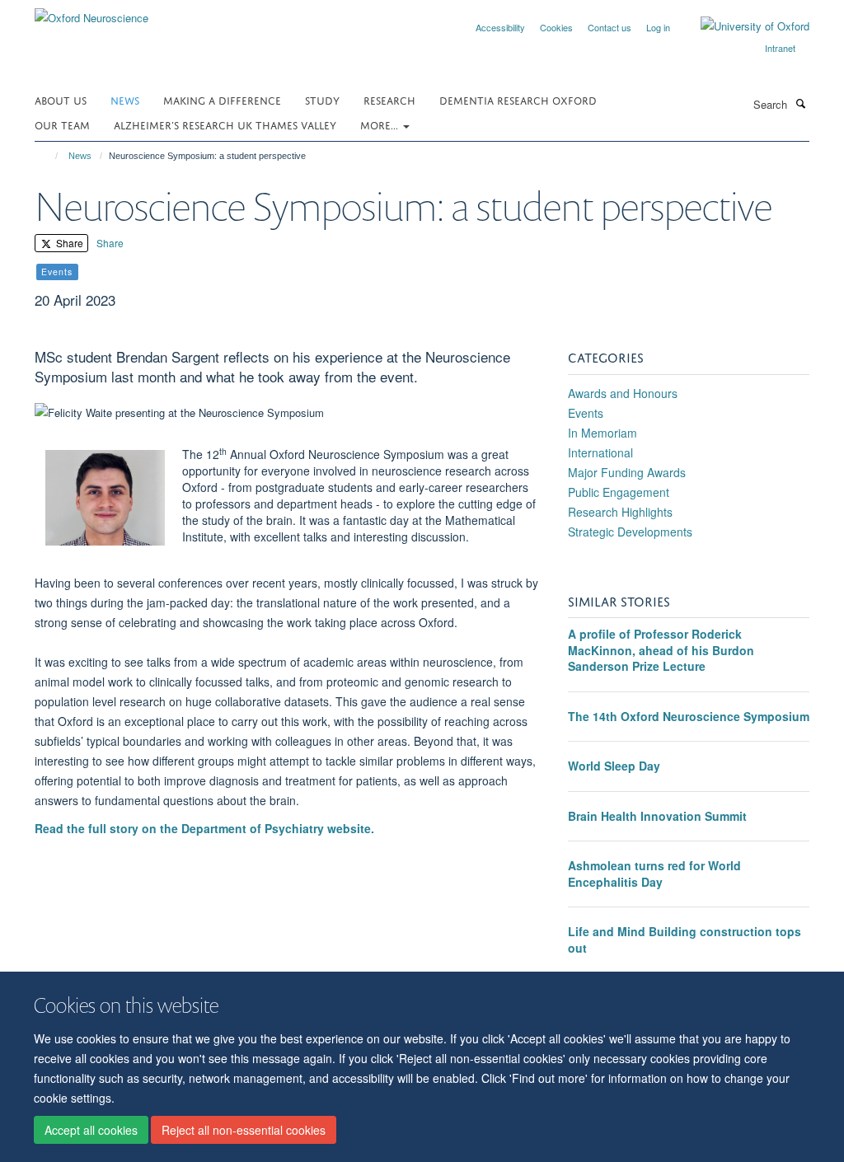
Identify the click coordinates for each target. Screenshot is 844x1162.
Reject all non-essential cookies (244, 1130)
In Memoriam (602, 432)
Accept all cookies (91, 1130)
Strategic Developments (630, 531)
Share (68, 243)
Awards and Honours (623, 393)
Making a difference (222, 99)
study (322, 99)
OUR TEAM (62, 124)
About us (61, 99)
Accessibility (500, 27)
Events (585, 413)
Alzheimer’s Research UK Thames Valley (225, 124)
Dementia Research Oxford (518, 99)
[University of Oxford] (742, 26)
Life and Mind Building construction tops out (684, 939)
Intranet (780, 47)
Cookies (556, 27)
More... (380, 124)
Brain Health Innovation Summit (657, 816)
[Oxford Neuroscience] (91, 12)
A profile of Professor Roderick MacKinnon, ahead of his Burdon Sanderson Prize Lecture (661, 650)
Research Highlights (620, 512)
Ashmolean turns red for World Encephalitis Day (654, 873)
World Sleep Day (614, 765)
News (124, 99)
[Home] (49, 156)
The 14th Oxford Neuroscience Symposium (688, 716)
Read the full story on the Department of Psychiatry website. (206, 828)
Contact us (609, 27)
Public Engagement (618, 492)
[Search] (800, 103)
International (600, 452)
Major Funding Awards (627, 472)
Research (389, 99)
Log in (658, 27)
